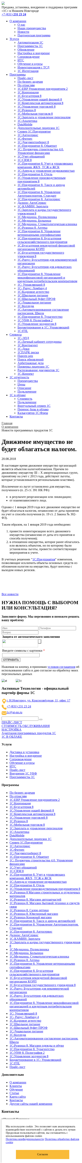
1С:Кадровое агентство (33, 291)
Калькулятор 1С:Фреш (33, 413)
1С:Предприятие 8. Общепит (37, 145)
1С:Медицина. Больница (34, 220)
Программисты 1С (30, 46)
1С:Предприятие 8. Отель (35, 174)
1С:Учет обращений (31, 156)
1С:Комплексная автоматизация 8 (40, 103)
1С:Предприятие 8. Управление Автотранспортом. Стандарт (39, 193)
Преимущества (28, 381)
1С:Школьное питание (33, 295)
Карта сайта (18, 1096)
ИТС (21, 60)
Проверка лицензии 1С (33, 366)
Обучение (16, 1089)
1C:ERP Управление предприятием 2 (43, 88)
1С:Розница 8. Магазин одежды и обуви (37, 1045)
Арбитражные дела (31, 363)
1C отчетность (19, 377)
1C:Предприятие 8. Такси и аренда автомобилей (42, 921)
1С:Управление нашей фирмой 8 (40, 99)
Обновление (26, 49)
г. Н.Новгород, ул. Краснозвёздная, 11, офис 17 (38, 700)
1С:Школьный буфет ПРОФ (37, 299)
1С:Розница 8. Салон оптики (29, 910)
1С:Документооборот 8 (33, 142)
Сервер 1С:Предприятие (34, 131)
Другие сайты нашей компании (31, 1103)
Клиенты (16, 1086)
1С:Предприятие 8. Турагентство (40, 316)
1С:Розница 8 (27, 110)
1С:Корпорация (28, 92)
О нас (21, 24)
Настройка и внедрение (34, 53)
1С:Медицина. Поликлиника (37, 217)
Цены (21, 384)
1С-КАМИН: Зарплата (33, 206)
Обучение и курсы (30, 64)
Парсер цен (25, 356)
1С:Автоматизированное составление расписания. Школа (43, 311)
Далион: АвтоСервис (32, 202)
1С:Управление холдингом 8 (37, 324)
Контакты (16, 416)
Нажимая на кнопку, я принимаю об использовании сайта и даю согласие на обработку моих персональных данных (40, 670)
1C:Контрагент (28, 345)
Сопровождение (29, 56)
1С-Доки (23, 348)
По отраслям (26, 85)
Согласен (42, 1154)
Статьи (14, 1093)
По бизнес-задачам (30, 81)
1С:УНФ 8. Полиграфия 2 (35, 320)
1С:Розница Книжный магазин (31, 917)
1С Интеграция (28, 71)
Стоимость (25, 398)
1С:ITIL (23, 331)
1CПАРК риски (28, 352)
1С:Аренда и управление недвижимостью (46, 170)
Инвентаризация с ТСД (33, 67)
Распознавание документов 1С (38, 370)
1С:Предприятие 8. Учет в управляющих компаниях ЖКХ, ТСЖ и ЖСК (45, 165)
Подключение (27, 391)
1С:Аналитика (27, 120)
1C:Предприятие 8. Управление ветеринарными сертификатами (39, 233)
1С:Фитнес (25, 138)
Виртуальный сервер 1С (34, 405)
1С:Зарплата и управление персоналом (44, 117)
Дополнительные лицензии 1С (39, 128)
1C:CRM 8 (25, 160)
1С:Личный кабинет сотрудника (40, 341)
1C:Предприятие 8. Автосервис (39, 199)
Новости (23, 31)
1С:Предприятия (43, 559)
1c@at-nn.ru (14, 712)
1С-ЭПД (23, 338)
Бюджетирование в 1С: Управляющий (43, 327)
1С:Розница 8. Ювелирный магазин (34, 913)
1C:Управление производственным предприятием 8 (45, 889)
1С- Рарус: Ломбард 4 (32, 288)
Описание (24, 388)
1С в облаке (18, 395)
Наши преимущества (32, 28)
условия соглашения (61, 666)
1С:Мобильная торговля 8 (35, 113)
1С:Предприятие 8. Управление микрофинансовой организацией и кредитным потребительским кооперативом (47, 277)
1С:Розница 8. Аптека (32, 227)
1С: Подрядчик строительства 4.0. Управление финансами (41, 151)
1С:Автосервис (28, 135)
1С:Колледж (26, 306)
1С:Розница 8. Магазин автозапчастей (35, 899)
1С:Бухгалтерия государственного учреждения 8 (43, 985)
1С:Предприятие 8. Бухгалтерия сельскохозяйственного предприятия (42, 240)
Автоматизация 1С (30, 42)
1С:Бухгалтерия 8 (29, 96)
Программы (18, 74)
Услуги (14, 39)
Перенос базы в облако (33, 409)
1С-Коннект (26, 373)
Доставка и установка (24, 752)
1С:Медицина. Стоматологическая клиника (47, 224)
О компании (18, 21)
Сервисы (16, 334)
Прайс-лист (25, 78)
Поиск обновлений (31, 359)
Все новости (10, 594)
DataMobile (25, 124)
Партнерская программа (34, 35)
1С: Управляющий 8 (31, 284)
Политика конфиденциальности (25, 1139)
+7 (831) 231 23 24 (19, 706)
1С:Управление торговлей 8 (37, 106)
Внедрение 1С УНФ (23, 773)
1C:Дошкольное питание (34, 302)
